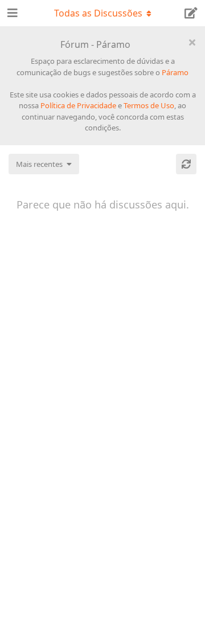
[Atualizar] (186, 164)
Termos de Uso (149, 105)
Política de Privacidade (78, 105)
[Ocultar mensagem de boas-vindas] (192, 42)
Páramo (175, 72)
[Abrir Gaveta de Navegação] (11, 13)
